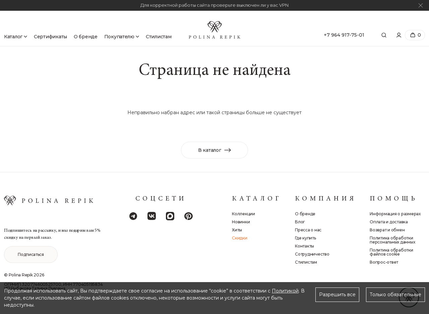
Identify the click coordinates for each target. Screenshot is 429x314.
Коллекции (243, 214)
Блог (300, 222)
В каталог (209, 150)
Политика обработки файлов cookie (391, 252)
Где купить (305, 238)
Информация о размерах (395, 214)
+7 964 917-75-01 (344, 35)
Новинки (241, 222)
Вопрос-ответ (384, 262)
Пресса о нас (308, 230)
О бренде (86, 36)
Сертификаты (50, 36)
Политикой (285, 291)
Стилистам (158, 36)
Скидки (239, 238)
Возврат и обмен (387, 230)
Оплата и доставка (389, 222)
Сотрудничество (312, 254)
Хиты (237, 230)
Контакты (304, 246)
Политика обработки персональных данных (392, 240)
